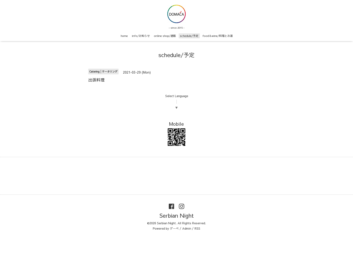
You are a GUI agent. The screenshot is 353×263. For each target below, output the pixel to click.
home (124, 36)
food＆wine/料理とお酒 (217, 36)
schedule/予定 (189, 36)
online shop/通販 (165, 36)
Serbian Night (176, 215)
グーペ (174, 228)
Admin (186, 228)
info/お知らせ (141, 36)
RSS (197, 228)
